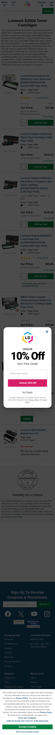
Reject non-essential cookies (27, 732)
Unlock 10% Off (27, 383)
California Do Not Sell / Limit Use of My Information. (27, 721)
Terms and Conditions (27, 718)
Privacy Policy (22, 698)
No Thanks (27, 392)
